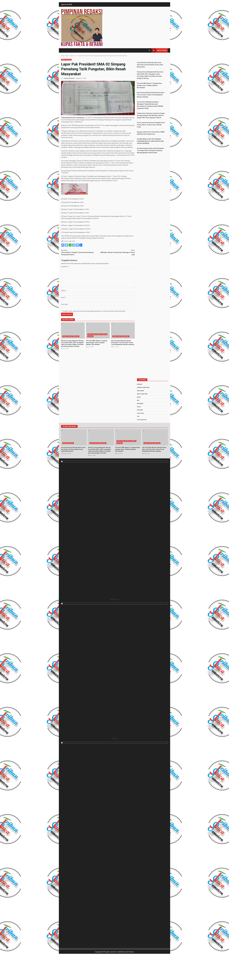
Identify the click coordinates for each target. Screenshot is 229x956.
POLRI (139, 407)
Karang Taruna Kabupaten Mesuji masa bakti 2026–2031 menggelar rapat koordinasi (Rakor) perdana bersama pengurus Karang (73, 330)
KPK (138, 400)
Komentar (65, 266)
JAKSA (139, 397)
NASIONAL (76, 336)
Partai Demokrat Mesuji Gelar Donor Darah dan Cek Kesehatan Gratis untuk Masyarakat (150, 65)
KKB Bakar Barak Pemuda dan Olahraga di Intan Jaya (118, 252)
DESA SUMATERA (103, 334)
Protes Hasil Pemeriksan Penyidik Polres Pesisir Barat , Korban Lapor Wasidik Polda (151, 125)
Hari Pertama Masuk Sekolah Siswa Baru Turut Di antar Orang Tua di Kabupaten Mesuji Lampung (123, 330)
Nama (63, 291)
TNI (138, 416)
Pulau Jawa (140, 413)
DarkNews (121, 952)
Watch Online (162, 50)
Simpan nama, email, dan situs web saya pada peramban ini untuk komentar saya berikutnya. (94, 311)
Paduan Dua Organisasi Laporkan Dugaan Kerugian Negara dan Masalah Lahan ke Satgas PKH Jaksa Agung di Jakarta (151, 115)
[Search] (149, 50)
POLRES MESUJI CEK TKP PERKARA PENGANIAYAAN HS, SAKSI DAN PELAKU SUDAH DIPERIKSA (150, 141)
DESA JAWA (140, 390)
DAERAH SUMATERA (66, 59)
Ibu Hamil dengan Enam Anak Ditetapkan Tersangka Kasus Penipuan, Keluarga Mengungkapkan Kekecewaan (150, 150)
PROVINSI (140, 410)
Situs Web (64, 304)
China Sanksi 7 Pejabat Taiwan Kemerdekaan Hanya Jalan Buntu (77, 252)
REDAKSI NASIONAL (69, 78)
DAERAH (139, 384)
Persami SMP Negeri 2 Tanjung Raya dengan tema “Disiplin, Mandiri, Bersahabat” (98, 330)
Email (63, 297)
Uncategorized (142, 419)
